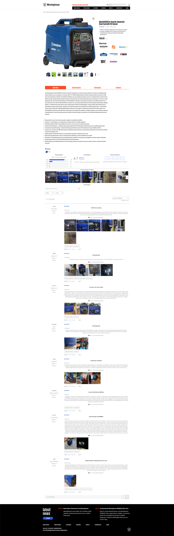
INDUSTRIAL (104, 8)
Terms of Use (45, 528)
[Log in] (129, 5)
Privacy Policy (50, 528)
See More (48, 518)
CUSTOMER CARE (119, 8)
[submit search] (108, 5)
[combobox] (117, 5)
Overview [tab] (55, 87)
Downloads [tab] (97, 87)
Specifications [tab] (76, 87)
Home (44, 12)
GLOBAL (127, 8)
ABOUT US (111, 8)
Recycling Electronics (57, 528)
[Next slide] (91, 43)
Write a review (113, 26)
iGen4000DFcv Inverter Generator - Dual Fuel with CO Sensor (57, 12)
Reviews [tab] (118, 87)
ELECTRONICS (95, 8)
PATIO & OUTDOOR (86, 8)
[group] (48, 74)
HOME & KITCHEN (77, 8)
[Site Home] (51, 4)
